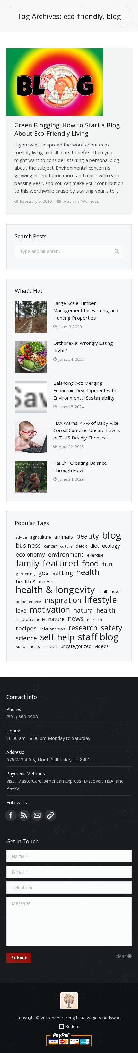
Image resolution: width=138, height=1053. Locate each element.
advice (21, 537)
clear (121, 956)
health (87, 572)
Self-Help (57, 637)
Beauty (87, 536)
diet (94, 545)
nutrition (94, 619)
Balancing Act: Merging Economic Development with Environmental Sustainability (84, 390)
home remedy (28, 601)
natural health (94, 610)
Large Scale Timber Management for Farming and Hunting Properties (85, 310)
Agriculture (40, 537)
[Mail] (37, 815)
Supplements (28, 646)
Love (21, 610)
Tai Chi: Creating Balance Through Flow (80, 466)
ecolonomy (30, 554)
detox (81, 546)
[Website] (50, 815)
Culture (66, 546)
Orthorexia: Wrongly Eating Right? (83, 346)
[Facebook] (11, 815)
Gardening (25, 573)
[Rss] (24, 815)
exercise (95, 555)
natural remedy (30, 619)
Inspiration (63, 600)
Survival (50, 646)
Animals (63, 536)
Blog (111, 535)
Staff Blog (98, 637)
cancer (50, 546)
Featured (60, 563)
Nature (56, 618)
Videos (102, 646)
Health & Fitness (34, 581)
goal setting (55, 573)
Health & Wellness (81, 201)
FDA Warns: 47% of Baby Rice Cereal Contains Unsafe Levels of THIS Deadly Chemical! (86, 430)
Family (27, 563)
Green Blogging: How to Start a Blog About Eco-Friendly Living (67, 129)
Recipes (26, 628)
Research (83, 627)
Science (26, 638)
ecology (111, 545)
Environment (66, 554)
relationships (52, 629)
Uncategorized (76, 646)
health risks (108, 591)
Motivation (50, 609)
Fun (107, 564)
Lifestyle (101, 599)
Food (90, 563)
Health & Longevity (55, 589)
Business (28, 545)
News (76, 618)
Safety (111, 627)
